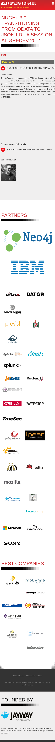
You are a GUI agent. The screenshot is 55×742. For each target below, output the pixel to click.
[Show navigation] (53, 3)
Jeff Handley (8, 160)
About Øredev (18, 675)
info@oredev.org (27, 685)
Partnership (30, 675)
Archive (39, 675)
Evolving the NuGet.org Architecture (29, 149)
